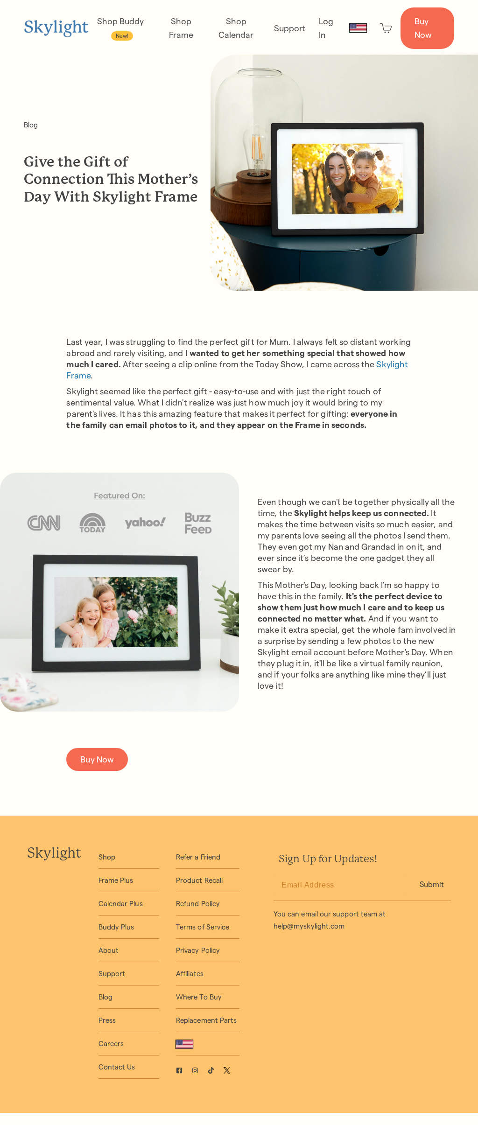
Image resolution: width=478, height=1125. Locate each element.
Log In (326, 28)
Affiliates (190, 974)
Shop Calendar (235, 28)
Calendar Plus (120, 904)
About (108, 950)
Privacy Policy (198, 950)
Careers (111, 1044)
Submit (432, 884)
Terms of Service (202, 927)
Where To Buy (199, 997)
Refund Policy (198, 904)
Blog (31, 125)
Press (107, 1020)
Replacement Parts (206, 1020)
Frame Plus (116, 880)
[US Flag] (358, 28)
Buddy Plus (116, 927)
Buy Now (423, 28)
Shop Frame (181, 28)
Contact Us (116, 1067)
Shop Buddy (120, 28)
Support (289, 28)
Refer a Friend (198, 857)
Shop (106, 857)
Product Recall (199, 880)
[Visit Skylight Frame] (184, 1071)
